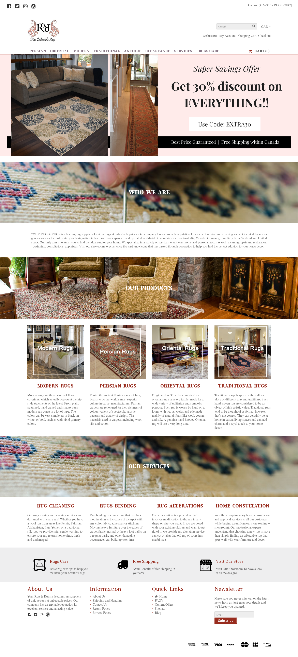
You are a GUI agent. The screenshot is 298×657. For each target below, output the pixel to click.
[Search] (254, 26)
